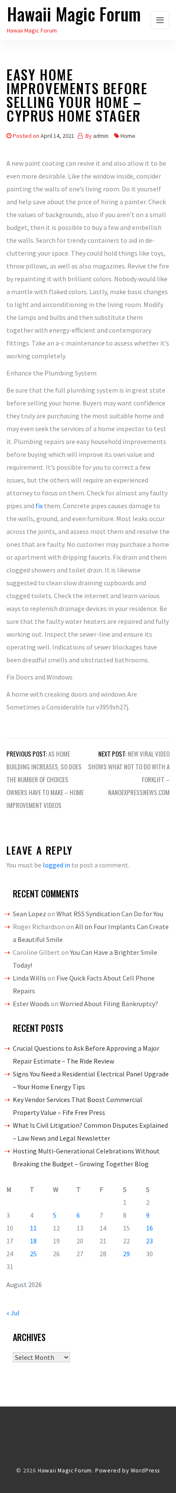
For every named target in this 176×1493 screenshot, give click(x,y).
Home (127, 136)
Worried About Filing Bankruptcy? (109, 1003)
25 (33, 1253)
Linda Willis (29, 978)
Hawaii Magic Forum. (66, 1470)
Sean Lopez (29, 913)
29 (126, 1253)
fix (39, 505)
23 (149, 1241)
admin (101, 136)
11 (33, 1228)
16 (149, 1228)
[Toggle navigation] (160, 20)
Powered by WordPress (127, 1470)
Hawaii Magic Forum (74, 14)
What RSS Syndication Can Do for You (109, 913)
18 (33, 1241)
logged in (56, 865)
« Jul (13, 1312)
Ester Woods (31, 1003)
